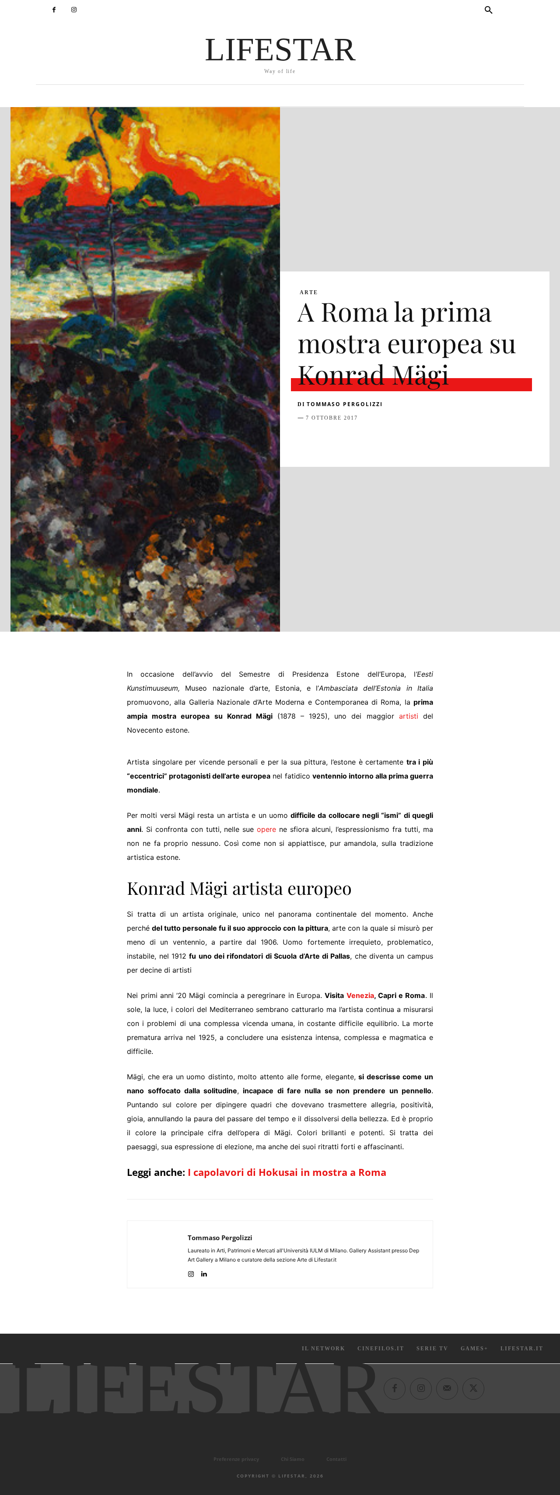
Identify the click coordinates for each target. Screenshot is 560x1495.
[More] (447, 439)
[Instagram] (73, 9)
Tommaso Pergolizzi (345, 404)
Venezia (360, 995)
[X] (326, 439)
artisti (408, 716)
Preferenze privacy (236, 1459)
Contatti (336, 1459)
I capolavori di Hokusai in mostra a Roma (287, 1172)
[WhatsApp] (366, 439)
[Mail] (447, 1388)
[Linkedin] (387, 439)
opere (266, 829)
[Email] (407, 439)
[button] (488, 10)
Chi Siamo (292, 1459)
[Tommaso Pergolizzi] (157, 1254)
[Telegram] (427, 439)
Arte (309, 292)
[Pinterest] (346, 439)
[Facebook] (54, 9)
